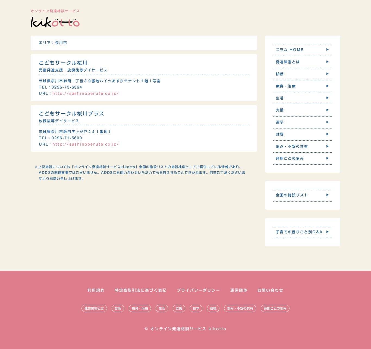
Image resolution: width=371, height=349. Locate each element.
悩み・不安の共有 (240, 308)
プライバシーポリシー (198, 290)
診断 (118, 308)
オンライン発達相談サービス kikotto (188, 329)
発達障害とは (94, 308)
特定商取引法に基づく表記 (141, 290)
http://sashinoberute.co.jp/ (85, 93)
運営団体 (239, 290)
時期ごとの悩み (275, 308)
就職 (213, 308)
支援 (179, 308)
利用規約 (96, 290)
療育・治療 (140, 308)
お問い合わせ (270, 290)
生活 (162, 308)
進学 (196, 308)
